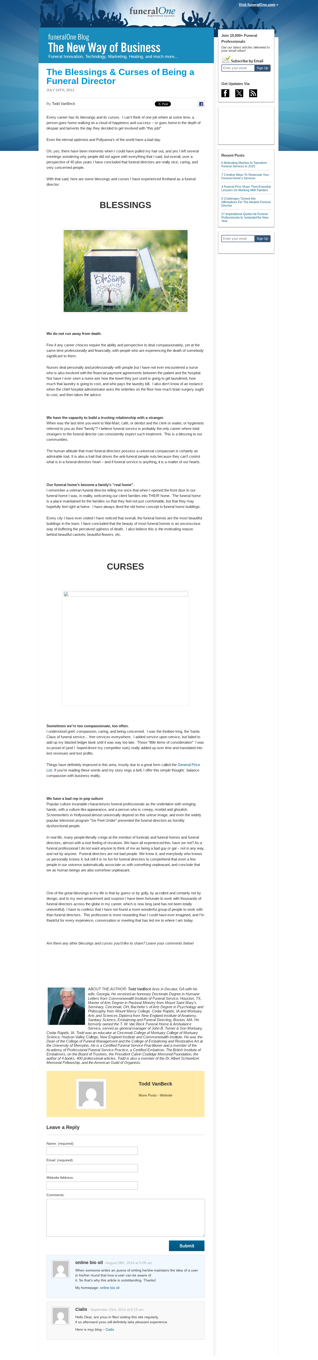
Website (166, 1095)
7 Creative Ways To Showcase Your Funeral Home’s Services (245, 176)
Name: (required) (60, 1143)
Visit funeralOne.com (257, 4)
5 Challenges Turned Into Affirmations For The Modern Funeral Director (246, 202)
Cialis (110, 1329)
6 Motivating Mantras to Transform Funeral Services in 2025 (244, 164)
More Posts (148, 1095)
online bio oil (109, 1288)
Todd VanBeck (155, 1084)
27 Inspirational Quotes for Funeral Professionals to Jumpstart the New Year (245, 217)
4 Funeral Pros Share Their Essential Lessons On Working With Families (246, 188)
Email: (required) (59, 1160)
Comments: (55, 1195)
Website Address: (60, 1177)
